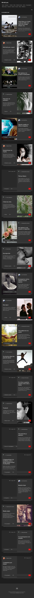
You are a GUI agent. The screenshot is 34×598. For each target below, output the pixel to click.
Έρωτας (6, 34)
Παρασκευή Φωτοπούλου (26, 171)
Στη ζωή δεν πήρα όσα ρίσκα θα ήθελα (8, 357)
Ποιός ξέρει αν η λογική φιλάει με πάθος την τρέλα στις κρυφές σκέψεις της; (24, 23)
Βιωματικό (13, 6)
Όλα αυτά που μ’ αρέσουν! (22, 434)
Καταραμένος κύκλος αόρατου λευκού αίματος (23, 280)
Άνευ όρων (5, 305)
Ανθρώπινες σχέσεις (8, 369)
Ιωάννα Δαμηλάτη (9, 197)
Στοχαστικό (9, 6)
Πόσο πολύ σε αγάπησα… (6, 99)
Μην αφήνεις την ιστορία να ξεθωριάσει (24, 73)
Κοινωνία (16, 6)
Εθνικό (6, 85)
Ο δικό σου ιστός (7, 202)
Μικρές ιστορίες (4, 6)
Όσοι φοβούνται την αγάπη (23, 331)
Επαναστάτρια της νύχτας (7, 151)
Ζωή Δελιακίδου (9, 455)
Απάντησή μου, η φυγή (8, 47)
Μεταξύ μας (5, 2)
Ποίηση (6, 137)
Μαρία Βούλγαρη (24, 532)
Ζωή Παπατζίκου (24, 68)
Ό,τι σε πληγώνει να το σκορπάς (24, 537)
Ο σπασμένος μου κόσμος (7, 563)
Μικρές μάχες (6, 511)
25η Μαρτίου (23, 6)
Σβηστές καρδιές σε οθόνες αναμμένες (23, 125)
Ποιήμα (20, 6)
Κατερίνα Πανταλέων (25, 377)
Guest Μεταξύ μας (9, 94)
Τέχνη (6, 214)
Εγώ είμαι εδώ (6, 253)
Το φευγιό (5, 408)
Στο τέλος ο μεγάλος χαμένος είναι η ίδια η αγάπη (23, 384)
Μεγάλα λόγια (22, 485)
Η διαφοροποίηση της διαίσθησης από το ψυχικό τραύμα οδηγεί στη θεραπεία (8, 461)
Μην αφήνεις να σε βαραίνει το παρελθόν (24, 228)
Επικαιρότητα (7, 291)
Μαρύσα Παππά (9, 42)
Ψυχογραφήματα (7, 240)
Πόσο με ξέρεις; (22, 176)
